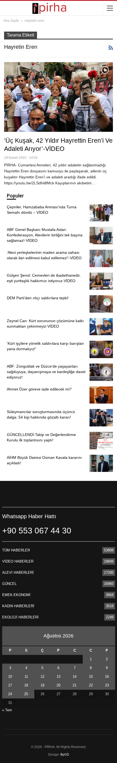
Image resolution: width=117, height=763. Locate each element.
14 (74, 677)
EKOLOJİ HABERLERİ (20, 617)
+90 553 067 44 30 (36, 530)
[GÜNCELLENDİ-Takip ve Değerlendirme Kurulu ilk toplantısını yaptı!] (101, 440)
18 (26, 685)
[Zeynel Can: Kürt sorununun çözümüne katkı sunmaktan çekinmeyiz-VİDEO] (101, 326)
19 (42, 685)
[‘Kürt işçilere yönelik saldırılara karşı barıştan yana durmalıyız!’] (101, 349)
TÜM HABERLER (16, 550)
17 (10, 685)
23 (107, 685)
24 (10, 694)
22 (91, 685)
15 (91, 677)
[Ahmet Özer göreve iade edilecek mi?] (101, 395)
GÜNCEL (9, 584)
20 (58, 685)
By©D (64, 754)
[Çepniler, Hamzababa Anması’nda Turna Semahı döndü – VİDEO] (101, 213)
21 (74, 685)
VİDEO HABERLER (17, 561)
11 (26, 677)
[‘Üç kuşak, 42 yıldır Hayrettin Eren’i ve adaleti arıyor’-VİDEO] (58, 97)
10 (10, 677)
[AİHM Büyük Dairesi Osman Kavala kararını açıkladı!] (101, 463)
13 (58, 677)
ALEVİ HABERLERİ (18, 572)
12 (42, 677)
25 (26, 694)
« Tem (7, 710)
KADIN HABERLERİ (18, 606)
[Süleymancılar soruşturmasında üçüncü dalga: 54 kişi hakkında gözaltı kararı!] (101, 417)
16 (107, 677)
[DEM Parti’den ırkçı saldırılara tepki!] (101, 304)
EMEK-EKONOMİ (16, 595)
